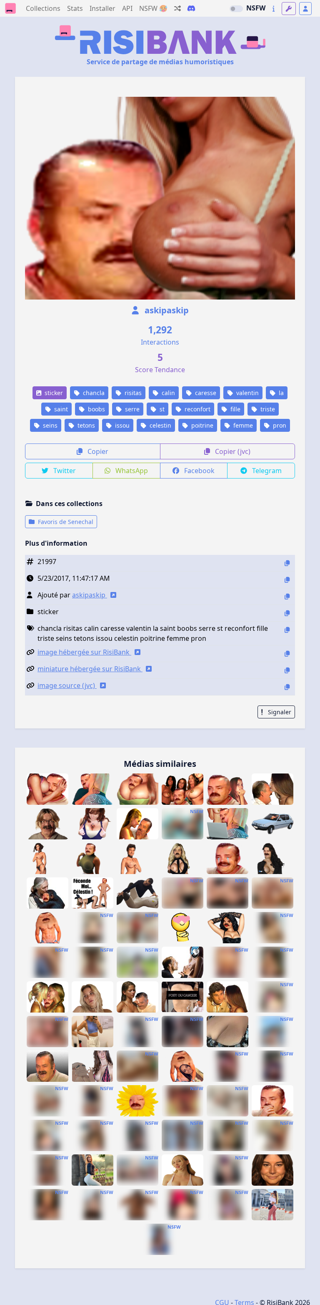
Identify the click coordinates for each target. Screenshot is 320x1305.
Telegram (266, 470)
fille (234, 409)
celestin (159, 425)
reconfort (196, 409)
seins (49, 425)
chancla (93, 393)
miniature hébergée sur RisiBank (90, 668)
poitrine (201, 425)
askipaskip (165, 310)
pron (278, 425)
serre (131, 409)
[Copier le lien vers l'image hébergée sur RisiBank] (287, 653)
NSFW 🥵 (153, 8)
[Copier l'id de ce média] (287, 563)
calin (167, 393)
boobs (95, 409)
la (280, 393)
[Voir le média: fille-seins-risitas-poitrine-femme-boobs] (182, 858)
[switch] (236, 8)
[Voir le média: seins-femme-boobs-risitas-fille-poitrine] (272, 858)
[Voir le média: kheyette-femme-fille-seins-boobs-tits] (47, 962)
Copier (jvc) (231, 451)
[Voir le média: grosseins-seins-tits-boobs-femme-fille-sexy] (92, 1135)
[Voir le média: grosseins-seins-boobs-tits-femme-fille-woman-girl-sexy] (182, 1135)
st (161, 409)
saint (60, 409)
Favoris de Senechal (64, 522)
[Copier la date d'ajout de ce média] (287, 579)
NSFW (255, 8)
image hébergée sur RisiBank (84, 652)
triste (267, 409)
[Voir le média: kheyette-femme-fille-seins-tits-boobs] (182, 893)
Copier (97, 451)
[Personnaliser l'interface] (289, 8)
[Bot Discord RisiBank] (191, 8)
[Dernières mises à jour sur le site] (273, 8)
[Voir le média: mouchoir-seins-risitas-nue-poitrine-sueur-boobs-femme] (137, 997)
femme (242, 425)
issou (121, 425)
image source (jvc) (67, 685)
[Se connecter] (305, 8)
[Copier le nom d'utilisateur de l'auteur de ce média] (287, 596)
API (127, 8)
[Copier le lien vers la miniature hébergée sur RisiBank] (287, 670)
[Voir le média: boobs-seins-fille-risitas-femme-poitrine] (92, 858)
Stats (75, 8)
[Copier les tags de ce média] (287, 629)
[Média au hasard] (177, 8)
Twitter (64, 470)
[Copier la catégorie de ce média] (287, 613)
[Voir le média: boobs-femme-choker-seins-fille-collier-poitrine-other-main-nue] (47, 858)
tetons (85, 425)
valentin (247, 393)
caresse (204, 393)
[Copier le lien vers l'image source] (287, 686)
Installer (102, 8)
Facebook (198, 470)
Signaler (278, 712)
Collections (43, 8)
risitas (132, 393)
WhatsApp (131, 470)
